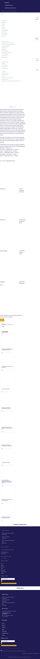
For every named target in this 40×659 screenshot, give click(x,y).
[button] (9, 594)
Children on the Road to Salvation (7, 367)
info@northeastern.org (6, 612)
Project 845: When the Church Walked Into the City (7, 428)
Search (3, 323)
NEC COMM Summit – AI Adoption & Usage (6, 517)
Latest (20, 97)
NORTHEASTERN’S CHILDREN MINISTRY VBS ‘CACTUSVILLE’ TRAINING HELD (7, 481)
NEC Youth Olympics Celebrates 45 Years (6, 408)
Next (2, 320)
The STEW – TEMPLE (6, 388)
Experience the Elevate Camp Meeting (7, 500)
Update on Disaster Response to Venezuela (7, 445)
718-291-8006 (3, 553)
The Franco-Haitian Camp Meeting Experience (7, 349)
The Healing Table (6, 462)
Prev (2, 319)
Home (20, 92)
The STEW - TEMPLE (6, 536)
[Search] (3, 326)
